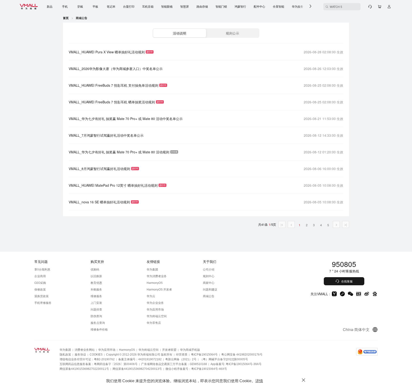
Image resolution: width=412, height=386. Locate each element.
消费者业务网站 (85, 349)
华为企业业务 (155, 303)
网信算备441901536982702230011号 (84, 369)
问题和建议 (210, 289)
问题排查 (96, 309)
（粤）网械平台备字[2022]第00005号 (224, 359)
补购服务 (96, 289)
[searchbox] (341, 6)
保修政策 (40, 289)
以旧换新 (96, 276)
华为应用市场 (155, 309)
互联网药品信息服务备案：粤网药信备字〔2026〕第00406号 (99, 364)
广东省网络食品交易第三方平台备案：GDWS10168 (174, 364)
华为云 (151, 296)
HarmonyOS (155, 283)
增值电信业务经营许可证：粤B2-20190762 (87, 359)
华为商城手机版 (190, 349)
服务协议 (80, 354)
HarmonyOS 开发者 (159, 289)
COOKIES (96, 354)
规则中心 (208, 276)
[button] (179, 33)
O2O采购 (40, 283)
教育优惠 (96, 283)
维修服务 (96, 296)
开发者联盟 (169, 349)
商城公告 (208, 296)
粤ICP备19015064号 (204, 354)
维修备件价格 (99, 329)
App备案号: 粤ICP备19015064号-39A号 (236, 364)
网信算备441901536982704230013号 (137, 369)
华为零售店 (154, 323)
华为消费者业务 (157, 276)
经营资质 (181, 354)
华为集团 (152, 269)
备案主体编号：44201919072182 (140, 359)
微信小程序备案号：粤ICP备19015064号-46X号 (196, 369)
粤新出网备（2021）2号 (180, 359)
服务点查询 (98, 323)
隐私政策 (65, 354)
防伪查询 (96, 316)
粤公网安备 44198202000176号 (242, 354)
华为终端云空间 (157, 316)
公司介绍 (208, 269)
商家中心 (208, 283)
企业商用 (40, 276)
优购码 (95, 269)
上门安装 (96, 303)
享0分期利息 (42, 269)
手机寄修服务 (43, 303)
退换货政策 (41, 296)
